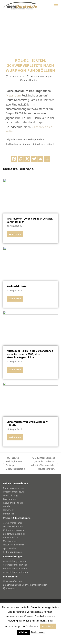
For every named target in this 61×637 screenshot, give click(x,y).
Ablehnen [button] (23, 632)
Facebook (10, 588)
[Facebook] (14, 159)
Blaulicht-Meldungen (41, 76)
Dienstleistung (10, 495)
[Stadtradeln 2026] (30, 263)
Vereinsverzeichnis (12, 522)
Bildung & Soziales (12, 551)
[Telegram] (34, 159)
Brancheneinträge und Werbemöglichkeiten (25, 584)
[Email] (40, 159)
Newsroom (13, 95)
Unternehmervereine (13, 529)
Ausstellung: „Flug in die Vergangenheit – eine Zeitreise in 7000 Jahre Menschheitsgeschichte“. (30, 354)
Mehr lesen (38, 632)
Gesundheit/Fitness (13, 502)
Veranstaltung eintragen (15, 572)
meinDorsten (30, 80)
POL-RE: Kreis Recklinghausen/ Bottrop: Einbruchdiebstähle (14, 463)
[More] (47, 159)
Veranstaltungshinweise (15, 564)
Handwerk (8, 509)
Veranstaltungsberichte (15, 568)
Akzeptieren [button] (48, 626)
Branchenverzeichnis (13, 488)
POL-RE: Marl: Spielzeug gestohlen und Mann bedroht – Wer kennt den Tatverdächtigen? (42, 463)
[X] (27, 159)
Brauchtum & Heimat (14, 533)
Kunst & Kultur (10, 537)
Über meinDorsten (12, 581)
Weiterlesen (15, 234)
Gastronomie (9, 499)
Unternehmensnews (13, 491)
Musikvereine (10, 541)
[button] (56, 5)
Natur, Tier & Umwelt (13, 544)
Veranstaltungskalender (15, 561)
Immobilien (9, 513)
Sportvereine (9, 548)
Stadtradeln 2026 (16, 286)
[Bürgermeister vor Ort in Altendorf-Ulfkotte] (30, 399)
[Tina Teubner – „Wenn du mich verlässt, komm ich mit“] (30, 195)
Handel (6, 506)
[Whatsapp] (21, 159)
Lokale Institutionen (13, 526)
